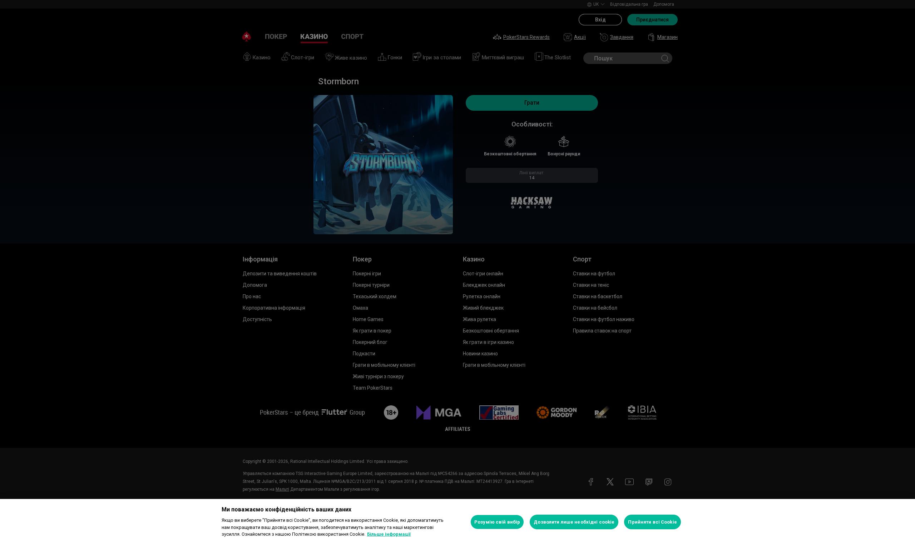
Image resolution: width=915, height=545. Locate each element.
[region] (457, 522)
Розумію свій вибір (497, 522)
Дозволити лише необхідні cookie (574, 522)
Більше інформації (389, 534)
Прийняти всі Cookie (652, 522)
